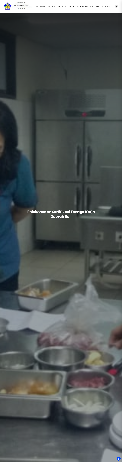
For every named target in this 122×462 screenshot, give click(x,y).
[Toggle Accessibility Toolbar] (119, 459)
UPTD (91, 6)
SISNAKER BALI (71, 6)
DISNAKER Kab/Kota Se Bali (102, 6)
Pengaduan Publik (61, 6)
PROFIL (42, 6)
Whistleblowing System (82, 6)
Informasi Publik (51, 6)
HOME (37, 6)
